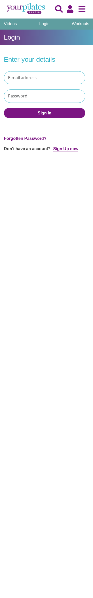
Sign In (44, 113)
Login (44, 24)
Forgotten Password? (25, 138)
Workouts (80, 24)
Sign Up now (65, 149)
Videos (10, 24)
